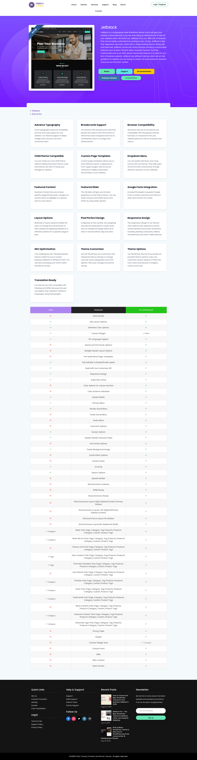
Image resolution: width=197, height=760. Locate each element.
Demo (106, 71)
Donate (34, 705)
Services (94, 4)
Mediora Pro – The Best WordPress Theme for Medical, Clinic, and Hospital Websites (120, 716)
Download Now (131, 78)
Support (105, 4)
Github (90, 719)
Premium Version (109, 78)
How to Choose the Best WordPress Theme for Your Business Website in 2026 (121, 699)
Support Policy (37, 724)
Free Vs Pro (37, 114)
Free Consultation (38, 708)
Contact (98, 11)
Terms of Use (36, 721)
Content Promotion (39, 699)
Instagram (74, 719)
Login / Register (159, 4)
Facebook (68, 719)
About (123, 4)
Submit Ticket (71, 702)
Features (36, 111)
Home (73, 4)
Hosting (34, 702)
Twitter (79, 719)
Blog (114, 4)
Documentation (144, 71)
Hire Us (34, 696)
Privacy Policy (36, 727)
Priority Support (72, 705)
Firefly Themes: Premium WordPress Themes (93, 756)
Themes (83, 4)
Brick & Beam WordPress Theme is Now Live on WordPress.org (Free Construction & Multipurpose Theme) (115, 732)
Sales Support (71, 699)
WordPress (84, 719)
